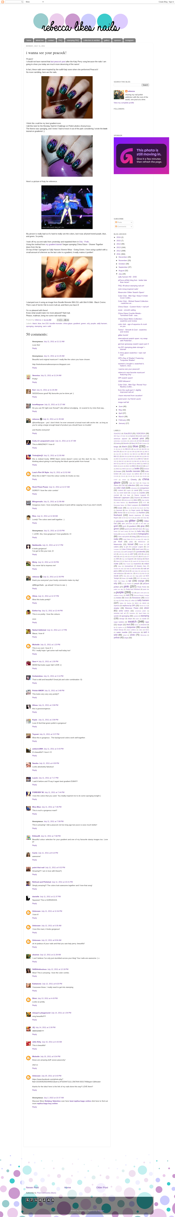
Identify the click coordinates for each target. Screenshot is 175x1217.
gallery (107, 40)
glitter (132, 520)
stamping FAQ (73, 40)
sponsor (117, 40)
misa (119, 566)
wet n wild (47, 326)
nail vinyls (144, 571)
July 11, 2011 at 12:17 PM (52, 545)
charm (124, 479)
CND (123, 485)
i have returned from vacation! (130, 396)
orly (88, 323)
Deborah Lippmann (122, 498)
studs (137, 618)
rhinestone (136, 598)
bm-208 (132, 451)
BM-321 (121, 461)
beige (116, 447)
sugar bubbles (119, 622)
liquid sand (139, 549)
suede (144, 619)
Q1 (133, 593)
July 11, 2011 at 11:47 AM (65, 441)
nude (130, 578)
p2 (123, 583)
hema (116, 534)
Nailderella (37, 545)
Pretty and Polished (133, 589)
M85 (117, 559)
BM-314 (125, 459)
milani (146, 564)
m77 (147, 556)
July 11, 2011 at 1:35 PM (48, 661)
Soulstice (132, 613)
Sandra (35, 763)
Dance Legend (140, 495)
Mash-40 (127, 561)
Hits (129, 534)
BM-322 (129, 461)
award (147, 441)
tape (147, 622)
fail (133, 508)
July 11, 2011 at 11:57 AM (59, 487)
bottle (137, 468)
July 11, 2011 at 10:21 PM (62, 882)
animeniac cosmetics (120, 441)
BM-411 (144, 461)
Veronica (36, 375)
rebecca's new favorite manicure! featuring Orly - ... (131, 374)
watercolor (136, 632)
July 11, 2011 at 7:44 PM (54, 792)
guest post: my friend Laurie (129, 399)
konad (130, 544)
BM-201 (128, 449)
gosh (124, 526)
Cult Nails (126, 495)
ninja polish (138, 576)
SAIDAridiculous (39, 969)
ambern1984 (37, 749)
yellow (117, 637)
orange (141, 581)
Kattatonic (36, 984)
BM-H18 (131, 463)
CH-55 (144, 476)
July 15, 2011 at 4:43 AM (52, 1042)
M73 (142, 556)
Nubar (124, 578)
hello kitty (141, 531)
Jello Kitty (36, 1042)
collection (131, 485)
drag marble (145, 500)
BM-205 (144, 449)
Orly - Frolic (84, 242)
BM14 (134, 466)
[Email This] (58, 320)
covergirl (133, 493)
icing (134, 537)
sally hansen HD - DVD (127, 277)
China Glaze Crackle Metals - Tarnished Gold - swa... (130, 314)
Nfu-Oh (144, 573)
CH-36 (144, 474)
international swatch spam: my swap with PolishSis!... (132, 339)
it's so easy (137, 539)
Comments (121, 227)
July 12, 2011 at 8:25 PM (52, 984)
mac (123, 559)
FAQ (60, 40)
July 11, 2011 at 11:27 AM (54, 404)
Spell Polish (142, 613)
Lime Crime (126, 549)
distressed (127, 500)
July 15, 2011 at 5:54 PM (50, 1056)
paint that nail (38, 867)
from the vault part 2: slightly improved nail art (129, 391)
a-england (131, 436)
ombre (145, 578)
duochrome (133, 502)
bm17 (147, 466)
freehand (118, 515)
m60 (145, 554)
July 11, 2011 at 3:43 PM (54, 749)
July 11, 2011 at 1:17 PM (57, 630)
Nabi (127, 568)
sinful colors (124, 611)
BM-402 (136, 461)
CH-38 (116, 476)
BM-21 (147, 451)
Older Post (102, 1187)
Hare (132, 531)
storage (122, 619)
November (123, 260)
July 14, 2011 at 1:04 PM (61, 1013)
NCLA (137, 573)
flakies (146, 510)
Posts (119, 222)
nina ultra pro (127, 576)
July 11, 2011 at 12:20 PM (48, 562)
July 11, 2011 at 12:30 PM (53, 577)
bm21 (130, 469)
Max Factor (127, 564)
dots (135, 500)
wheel (125, 635)
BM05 (145, 463)
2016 (119, 237)
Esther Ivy (36, 611)
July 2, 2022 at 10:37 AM (54, 1098)
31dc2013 (128, 433)
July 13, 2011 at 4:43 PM (48, 998)
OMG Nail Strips (119, 581)
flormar (120, 513)
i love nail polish (123, 537)
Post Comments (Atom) (46, 1193)
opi (129, 581)
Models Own (141, 566)
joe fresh (118, 542)
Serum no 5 (143, 605)
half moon (138, 529)
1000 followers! (124, 381)
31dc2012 (117, 433)
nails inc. (130, 573)
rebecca (35, 419)
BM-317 (141, 459)
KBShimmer (141, 541)
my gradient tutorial (54, 244)
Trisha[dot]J (37, 455)
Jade (145, 539)
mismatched (129, 566)
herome (122, 534)
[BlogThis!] (60, 320)
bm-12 (120, 449)
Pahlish (129, 583)
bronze (146, 469)
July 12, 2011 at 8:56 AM (51, 940)
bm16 (141, 466)
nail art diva (136, 569)
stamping (38, 326)
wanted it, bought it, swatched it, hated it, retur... (131, 365)
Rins (34, 516)
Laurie (35, 778)
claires (116, 485)
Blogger (101, 1211)
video (140, 630)
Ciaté (137, 483)
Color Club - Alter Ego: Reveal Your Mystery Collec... (132, 386)
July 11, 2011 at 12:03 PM (54, 531)
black (35, 323)
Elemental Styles (119, 505)
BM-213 (135, 454)
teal (128, 624)
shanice (35, 955)
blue (39, 323)
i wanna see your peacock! (129, 369)
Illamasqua (143, 536)
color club (120, 488)
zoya (126, 638)
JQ (33, 1027)
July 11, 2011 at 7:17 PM (48, 778)
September (123, 267)
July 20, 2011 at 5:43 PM (51, 1076)
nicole (116, 576)
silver (146, 608)
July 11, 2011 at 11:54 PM (51, 911)
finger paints (135, 510)
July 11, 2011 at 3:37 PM (49, 734)
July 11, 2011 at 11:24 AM (51, 375)
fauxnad (119, 510)
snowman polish (140, 611)
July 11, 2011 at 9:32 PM (55, 867)
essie (120, 508)
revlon (127, 598)
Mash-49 (144, 561)
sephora (117, 606)
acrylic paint (142, 436)
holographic (143, 534)
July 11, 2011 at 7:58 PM (54, 821)
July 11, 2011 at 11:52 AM (60, 472)
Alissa (35, 705)
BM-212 (126, 454)
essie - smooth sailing (127, 310)
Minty (34, 562)
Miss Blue (36, 807)
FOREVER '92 (38, 792)
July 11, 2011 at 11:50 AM (54, 455)
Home (67, 1187)
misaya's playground (41, 1013)
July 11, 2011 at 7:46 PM (51, 807)
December (123, 257)
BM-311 (146, 456)
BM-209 (139, 451)
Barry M (134, 443)
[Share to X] (63, 320)
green (83, 323)
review (118, 598)
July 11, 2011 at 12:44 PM (52, 611)
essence (145, 505)
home (29, 40)
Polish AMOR (38, 691)
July (120, 274)
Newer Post (32, 1187)
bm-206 (116, 451)
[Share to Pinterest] (68, 320)
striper (130, 619)
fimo (126, 510)
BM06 (115, 466)
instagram (129, 40)
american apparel (120, 439)
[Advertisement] (67, 1166)
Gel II (130, 518)
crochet (116, 495)
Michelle (36, 645)
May (121, 410)
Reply (34, 348)
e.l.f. (144, 502)
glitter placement (127, 523)
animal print (138, 438)
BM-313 (118, 459)
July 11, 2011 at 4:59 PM (49, 763)
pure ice (146, 589)
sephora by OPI (128, 606)
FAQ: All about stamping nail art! (131, 286)
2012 (119, 251)
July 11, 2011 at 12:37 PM (48, 596)
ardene (132, 441)
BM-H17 (123, 463)
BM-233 (124, 456)
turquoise (131, 627)
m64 (121, 556)
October (122, 264)
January (122, 423)
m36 (120, 554)
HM (134, 534)
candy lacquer (126, 474)
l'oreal (141, 544)
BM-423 (116, 463)
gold (116, 526)
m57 (131, 554)
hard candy (124, 531)
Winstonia (143, 635)
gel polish (137, 518)
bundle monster (56, 323)
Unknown (36, 911)
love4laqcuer (38, 404)
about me (40, 40)
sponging (30, 326)
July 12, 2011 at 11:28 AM (50, 955)
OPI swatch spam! (125, 378)
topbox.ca (121, 627)
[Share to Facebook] (65, 320)
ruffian (133, 600)
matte (116, 564)
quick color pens (142, 592)
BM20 (124, 469)
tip (114, 627)
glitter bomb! (123, 335)
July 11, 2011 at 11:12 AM (54, 342)
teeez (136, 624)
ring (117, 600)
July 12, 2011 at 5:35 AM (51, 926)
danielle (35, 897)
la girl (126, 547)
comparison (144, 488)
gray (143, 526)
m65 (126, 556)
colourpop (134, 488)
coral (136, 490)
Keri (34, 390)
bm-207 (124, 451)
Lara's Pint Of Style (40, 472)
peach (136, 583)
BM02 (139, 463)
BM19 (118, 469)
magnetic (130, 559)
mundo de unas (119, 568)
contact (51, 40)
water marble (122, 632)
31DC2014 (140, 433)
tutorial (143, 627)
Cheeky (134, 480)
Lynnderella (140, 552)
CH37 (115, 479)
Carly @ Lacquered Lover (43, 441)
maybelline (137, 564)
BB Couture (143, 443)
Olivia (34, 596)
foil (126, 512)
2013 (119, 247)
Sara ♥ (35, 661)
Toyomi (35, 734)
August (122, 271)
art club (139, 441)
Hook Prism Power (40, 487)
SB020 (144, 603)
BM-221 (116, 456)
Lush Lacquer (128, 552)
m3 (115, 554)
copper (128, 490)
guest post (128, 529)
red (127, 595)
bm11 (121, 466)
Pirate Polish (141, 587)
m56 (125, 554)
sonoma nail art (120, 613)
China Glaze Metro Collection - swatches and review (130, 320)
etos (128, 508)
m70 (131, 556)
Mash (147, 559)
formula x (133, 512)
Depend (137, 498)
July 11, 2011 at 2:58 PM (48, 705)
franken (142, 513)
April (121, 413)
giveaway (120, 521)
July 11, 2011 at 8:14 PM (48, 853)
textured (144, 625)
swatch (132, 621)
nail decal (125, 571)
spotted (135, 616)
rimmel (147, 598)
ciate (130, 483)
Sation (121, 603)
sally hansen (102, 323)
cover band (123, 493)
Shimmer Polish (131, 608)
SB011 (137, 603)
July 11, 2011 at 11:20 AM (54, 356)
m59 (139, 554)
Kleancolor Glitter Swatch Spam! (131, 292)
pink (126, 586)
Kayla (35, 720)
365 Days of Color (119, 436)
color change (144, 485)
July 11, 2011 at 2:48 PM (54, 691)
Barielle (126, 443)
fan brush (140, 508)
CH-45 (137, 476)
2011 (119, 254)
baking (118, 443)
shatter (116, 608)
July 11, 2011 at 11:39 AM (53, 419)
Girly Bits (146, 518)
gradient (76, 323)
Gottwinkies (37, 676)
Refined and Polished (41, 882)
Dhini (34, 998)
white (132, 635)
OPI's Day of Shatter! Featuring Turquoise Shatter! (130, 359)
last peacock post (58, 62)
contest (120, 490)
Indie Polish (126, 539)
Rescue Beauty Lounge (141, 595)
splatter (116, 616)
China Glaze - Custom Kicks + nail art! (133, 307)
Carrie (34, 853)
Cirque (144, 483)
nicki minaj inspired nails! (128, 289)
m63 (115, 556)
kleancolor (118, 544)
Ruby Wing (124, 600)
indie (116, 539)
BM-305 (139, 456)
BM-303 (131, 456)
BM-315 (133, 459)
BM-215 (143, 454)
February (123, 420)
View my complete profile (124, 103)
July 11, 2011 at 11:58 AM (54, 502)
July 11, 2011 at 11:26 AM (47, 390)
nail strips (135, 571)
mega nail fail (123, 402)
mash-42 (135, 561)
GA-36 (123, 518)
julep (131, 542)
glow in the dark (141, 523)
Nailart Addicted (39, 630)
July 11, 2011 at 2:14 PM (53, 676)
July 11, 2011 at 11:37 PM (50, 897)
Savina (129, 603)
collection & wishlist (91, 40)
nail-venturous (119, 573)
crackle (142, 493)
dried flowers (120, 502)
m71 (136, 556)
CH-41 (123, 476)
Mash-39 (119, 561)
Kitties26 (36, 836)
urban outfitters (131, 630)
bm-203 (136, 449)
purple (93, 323)
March (121, 417)
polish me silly (118, 589)
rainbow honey (118, 595)
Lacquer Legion (137, 547)
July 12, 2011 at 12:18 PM (57, 969)
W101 (147, 630)
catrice (136, 474)
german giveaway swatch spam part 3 (133, 344)
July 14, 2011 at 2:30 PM (45, 1027)
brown (118, 471)
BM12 (127, 466)
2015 (119, 241)
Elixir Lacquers (132, 505)
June (121, 406)
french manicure (135, 515)
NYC (138, 578)
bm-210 (45, 323)
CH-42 (130, 476)
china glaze (67, 323)
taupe (120, 625)
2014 (119, 244)
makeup (139, 559)
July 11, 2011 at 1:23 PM (50, 645)
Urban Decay (118, 630)
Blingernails (37, 502)
